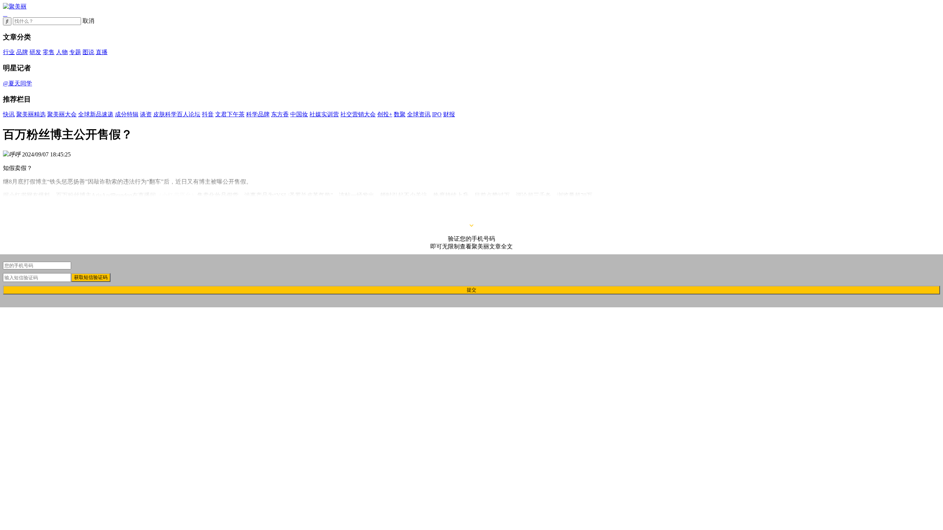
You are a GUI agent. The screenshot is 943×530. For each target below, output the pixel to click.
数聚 (400, 114)
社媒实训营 (324, 114)
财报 (449, 114)
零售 (49, 52)
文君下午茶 (230, 114)
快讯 (9, 114)
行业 (9, 52)
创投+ (384, 114)
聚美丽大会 (62, 114)
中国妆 (299, 114)
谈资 (146, 114)
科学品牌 (258, 114)
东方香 (280, 114)
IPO (437, 114)
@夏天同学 (17, 83)
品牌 (22, 52)
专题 (75, 52)
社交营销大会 (358, 114)
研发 (35, 52)
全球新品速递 (95, 114)
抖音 (208, 114)
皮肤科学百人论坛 (176, 114)
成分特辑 (127, 114)
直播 (102, 52)
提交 (471, 290)
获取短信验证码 (91, 277)
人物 (62, 52)
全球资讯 (419, 114)
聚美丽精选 (31, 114)
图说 (88, 52)
